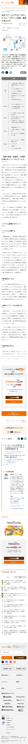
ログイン (15, 401)
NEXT (23, 420)
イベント (18, 688)
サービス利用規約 (10, 727)
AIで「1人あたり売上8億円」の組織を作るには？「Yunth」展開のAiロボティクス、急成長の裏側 (15, 588)
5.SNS (13, 146)
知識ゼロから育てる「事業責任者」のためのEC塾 (17, 498)
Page (5, 106)
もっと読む (6, 464)
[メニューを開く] (2, 2)
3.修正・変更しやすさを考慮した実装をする (17, 117)
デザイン (3, 28)
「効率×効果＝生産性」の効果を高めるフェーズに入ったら (17, 84)
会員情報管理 (9, 720)
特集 (3, 688)
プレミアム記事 (16, 28)
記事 (17, 682)
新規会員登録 (14, 397)
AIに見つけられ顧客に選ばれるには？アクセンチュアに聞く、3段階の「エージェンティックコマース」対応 (15, 595)
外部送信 (8, 732)
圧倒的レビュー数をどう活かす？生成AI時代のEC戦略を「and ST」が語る (15, 621)
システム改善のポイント (17, 89)
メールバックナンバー (14, 393)
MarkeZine (5, 675)
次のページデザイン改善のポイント (14, 413)
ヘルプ (7, 716)
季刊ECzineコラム (5, 30)
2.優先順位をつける (16, 93)
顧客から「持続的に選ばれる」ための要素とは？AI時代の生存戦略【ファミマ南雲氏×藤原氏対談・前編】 (15, 632)
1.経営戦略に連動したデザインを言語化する (17, 107)
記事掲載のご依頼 (20, 668)
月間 (20, 577)
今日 (8, 577)
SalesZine (19, 675)
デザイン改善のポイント (17, 104)
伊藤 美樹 (9, 23)
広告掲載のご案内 (7, 668)
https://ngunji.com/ (14, 503)
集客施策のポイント (16, 127)
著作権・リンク (9, 718)
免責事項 (8, 722)
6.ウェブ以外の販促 (16, 148)
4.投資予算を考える (16, 99)
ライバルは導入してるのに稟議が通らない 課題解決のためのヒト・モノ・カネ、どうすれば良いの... (14, 461)
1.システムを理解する (17, 91)
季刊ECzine (9, 28)
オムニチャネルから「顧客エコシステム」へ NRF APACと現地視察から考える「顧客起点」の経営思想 (15, 611)
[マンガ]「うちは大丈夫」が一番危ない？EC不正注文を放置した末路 (15, 626)
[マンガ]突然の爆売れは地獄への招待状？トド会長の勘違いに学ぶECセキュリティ (15, 605)
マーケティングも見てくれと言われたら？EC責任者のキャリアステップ (13, 452)
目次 (14, 78)
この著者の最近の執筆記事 (16, 508)
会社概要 (8, 724)
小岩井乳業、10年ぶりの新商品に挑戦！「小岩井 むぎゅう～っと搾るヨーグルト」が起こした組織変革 (15, 582)
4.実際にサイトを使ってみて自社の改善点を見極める (17, 121)
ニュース (4, 682)
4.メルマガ (14, 143)
